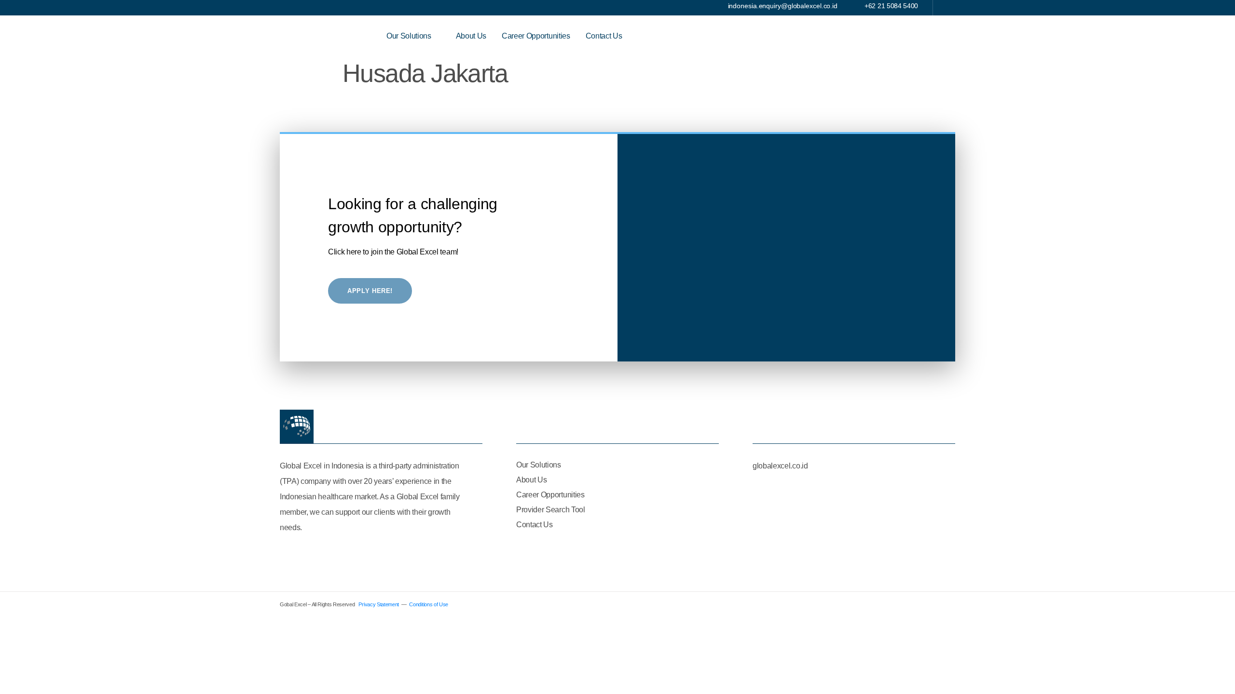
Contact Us (604, 36)
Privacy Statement (378, 604)
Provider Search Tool (550, 510)
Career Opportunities (536, 36)
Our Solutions (408, 36)
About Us (471, 36)
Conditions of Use (428, 604)
